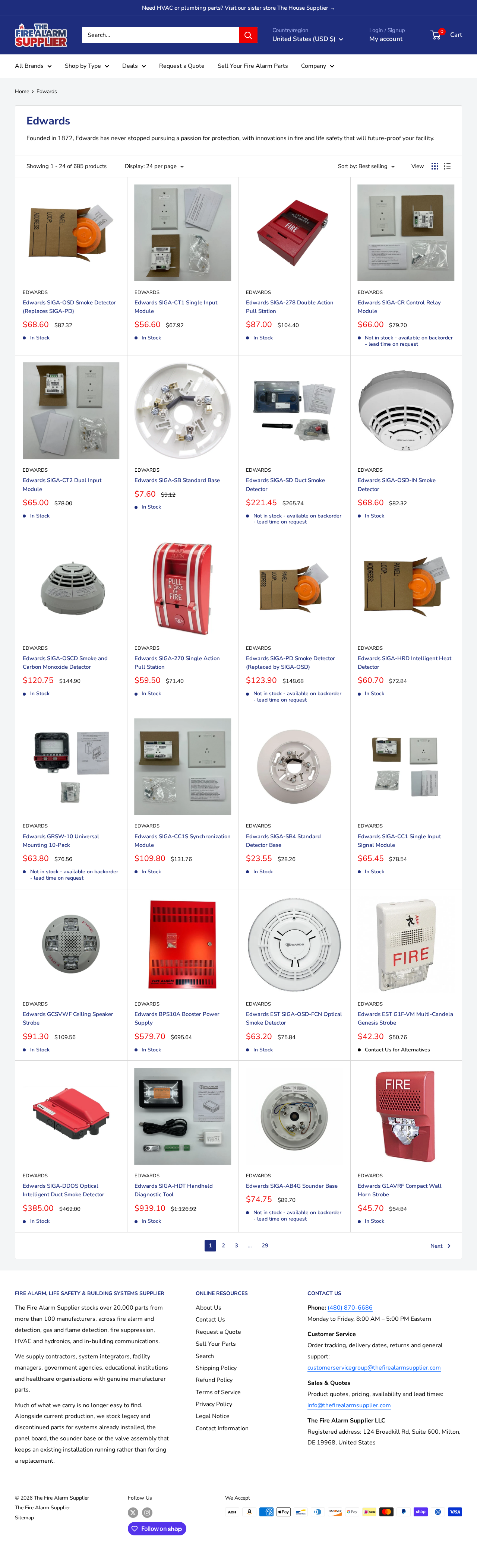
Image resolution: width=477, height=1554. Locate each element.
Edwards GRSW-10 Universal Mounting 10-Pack (61, 841)
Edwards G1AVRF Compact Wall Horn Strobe (400, 1190)
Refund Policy (214, 1380)
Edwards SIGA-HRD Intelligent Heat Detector (404, 663)
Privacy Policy (214, 1404)
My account (385, 39)
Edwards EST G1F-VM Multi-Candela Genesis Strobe (405, 1018)
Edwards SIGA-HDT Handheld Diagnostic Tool (174, 1190)
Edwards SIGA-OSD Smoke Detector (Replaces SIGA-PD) (69, 307)
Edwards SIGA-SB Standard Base (177, 480)
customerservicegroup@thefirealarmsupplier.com (374, 1368)
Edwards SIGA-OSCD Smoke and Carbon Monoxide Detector (65, 663)
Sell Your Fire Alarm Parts (253, 66)
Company (313, 66)
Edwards (47, 91)
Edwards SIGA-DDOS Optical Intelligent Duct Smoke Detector (63, 1190)
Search (205, 1356)
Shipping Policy (216, 1368)
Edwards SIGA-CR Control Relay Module (399, 307)
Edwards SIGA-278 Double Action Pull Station (290, 307)
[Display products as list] (447, 166)
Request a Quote (182, 66)
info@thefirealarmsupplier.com (349, 1405)
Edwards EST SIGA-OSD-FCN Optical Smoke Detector (294, 1018)
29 (265, 1245)
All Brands (29, 66)
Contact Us (210, 1320)
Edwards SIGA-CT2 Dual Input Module (62, 485)
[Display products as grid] (435, 166)
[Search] (248, 35)
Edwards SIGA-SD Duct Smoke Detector (285, 485)
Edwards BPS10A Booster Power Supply (177, 1018)
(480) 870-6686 (350, 1308)
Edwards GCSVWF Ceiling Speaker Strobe (68, 1018)
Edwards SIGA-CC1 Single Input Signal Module (399, 841)
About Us (208, 1308)
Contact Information (222, 1428)
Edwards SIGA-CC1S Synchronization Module (183, 841)
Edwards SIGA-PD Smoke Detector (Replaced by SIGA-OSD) (290, 663)
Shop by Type (83, 66)
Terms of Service (218, 1392)
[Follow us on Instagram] (147, 1512)
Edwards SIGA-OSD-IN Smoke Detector (397, 485)
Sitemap (24, 1517)
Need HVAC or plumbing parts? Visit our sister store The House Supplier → (238, 8)
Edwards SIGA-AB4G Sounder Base (292, 1186)
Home (22, 91)
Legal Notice (213, 1416)
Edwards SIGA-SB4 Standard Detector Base (283, 841)
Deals (130, 66)
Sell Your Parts (216, 1344)
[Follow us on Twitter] (133, 1512)
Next (436, 1246)
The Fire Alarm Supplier (42, 1507)
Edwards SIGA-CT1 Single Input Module (176, 307)
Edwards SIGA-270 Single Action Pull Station (177, 663)
